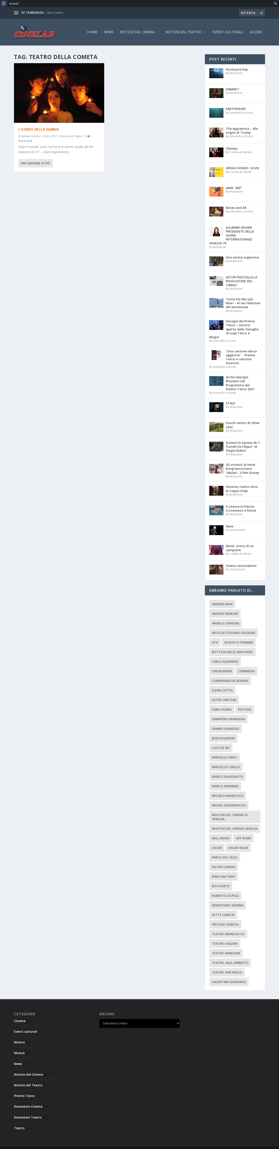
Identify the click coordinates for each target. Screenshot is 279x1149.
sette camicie (223, 915)
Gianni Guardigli (225, 729)
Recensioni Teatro (28, 1117)
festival (245, 709)
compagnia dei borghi (230, 681)
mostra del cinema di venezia (230, 817)
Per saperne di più (35, 163)
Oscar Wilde (238, 848)
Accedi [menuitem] (13, 3)
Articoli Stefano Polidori (233, 633)
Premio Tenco (24, 1096)
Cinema (20, 1021)
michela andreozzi (227, 796)
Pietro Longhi (223, 867)
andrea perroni (225, 614)
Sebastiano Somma (227, 905)
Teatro (19, 1128)
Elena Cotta (222, 690)
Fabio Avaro (222, 709)
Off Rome (243, 838)
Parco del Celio (225, 857)
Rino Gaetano (223, 876)
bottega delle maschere (232, 652)
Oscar (217, 848)
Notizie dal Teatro (184, 32)
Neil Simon (221, 838)
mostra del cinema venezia (234, 828)
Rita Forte (221, 886)
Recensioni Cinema (28, 1106)
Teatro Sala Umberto (230, 963)
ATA (215, 642)
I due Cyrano (54, 12)
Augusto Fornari (238, 642)
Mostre (19, 1042)
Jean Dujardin (223, 738)
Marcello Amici (224, 757)
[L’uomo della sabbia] (59, 93)
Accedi (256, 32)
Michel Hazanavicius (229, 805)
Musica (19, 1053)
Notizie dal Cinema (137, 32)
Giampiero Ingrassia (228, 719)
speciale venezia (225, 924)
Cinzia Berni (222, 671)
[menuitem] (4, 3)
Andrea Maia (222, 604)
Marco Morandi (225, 786)
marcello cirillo (226, 767)
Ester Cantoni (224, 700)
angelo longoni (225, 623)
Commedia (246, 671)
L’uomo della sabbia (38, 129)
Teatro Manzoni (226, 953)
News (109, 32)
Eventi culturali (228, 32)
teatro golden (225, 943)
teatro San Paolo (227, 972)
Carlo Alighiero (225, 661)
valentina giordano (229, 982)
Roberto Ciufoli (225, 896)
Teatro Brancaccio (228, 934)
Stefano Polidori (31, 136)
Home (92, 32)
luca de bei (221, 748)
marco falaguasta (227, 776)
